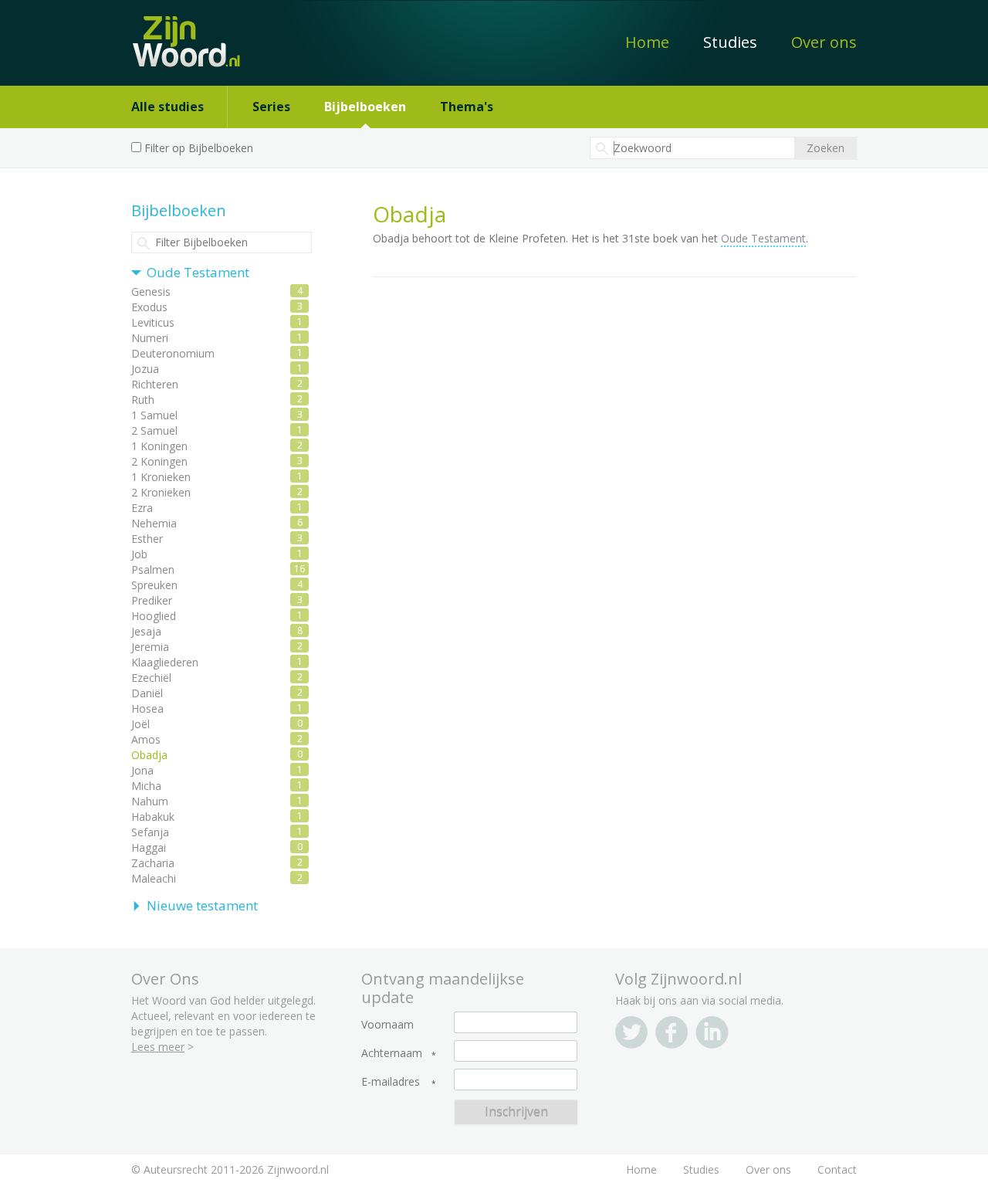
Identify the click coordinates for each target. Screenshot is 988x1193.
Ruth (142, 399)
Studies (730, 42)
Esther (147, 538)
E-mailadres (390, 1082)
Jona (142, 770)
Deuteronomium (173, 353)
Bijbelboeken (365, 106)
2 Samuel (154, 430)
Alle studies (167, 106)
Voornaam (387, 1025)
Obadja (149, 754)
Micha (146, 785)
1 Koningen (159, 446)
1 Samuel (154, 415)
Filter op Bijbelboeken (198, 148)
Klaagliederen (164, 662)
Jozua (145, 368)
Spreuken (154, 585)
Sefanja (150, 832)
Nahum (149, 801)
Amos (146, 739)
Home (647, 42)
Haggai (148, 847)
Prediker (151, 600)
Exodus (149, 307)
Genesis (151, 291)
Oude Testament (198, 272)
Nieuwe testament (202, 905)
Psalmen (152, 569)
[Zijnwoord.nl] (191, 33)
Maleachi (153, 878)
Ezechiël (151, 677)
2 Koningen (159, 461)
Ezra (142, 507)
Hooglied (153, 615)
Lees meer (157, 1046)
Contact (837, 1169)
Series (271, 106)
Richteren (154, 384)
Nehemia (154, 523)
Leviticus (152, 322)
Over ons (824, 42)
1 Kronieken (161, 476)
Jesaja (146, 631)
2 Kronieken (161, 492)
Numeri (149, 337)
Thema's (466, 106)
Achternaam (391, 1053)
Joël (140, 724)
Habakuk (152, 816)
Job (139, 554)
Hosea (147, 708)
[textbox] (692, 148)
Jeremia (150, 646)
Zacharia (152, 863)
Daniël (147, 693)
